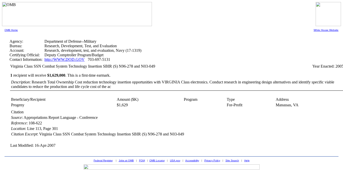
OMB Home (11, 30)
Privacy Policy (212, 160)
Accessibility (192, 160)
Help (247, 160)
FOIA (142, 160)
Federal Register (103, 160)
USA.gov (175, 160)
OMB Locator (157, 160)
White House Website (326, 30)
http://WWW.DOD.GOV (64, 59)
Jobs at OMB (126, 160)
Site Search (232, 160)
